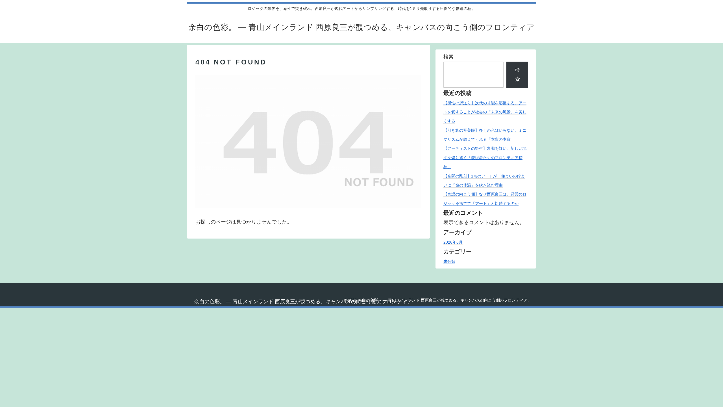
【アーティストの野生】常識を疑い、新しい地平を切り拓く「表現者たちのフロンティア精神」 (484, 157)
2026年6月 (453, 242)
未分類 (449, 261)
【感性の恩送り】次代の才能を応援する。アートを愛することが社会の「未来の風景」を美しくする (484, 112)
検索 (448, 57)
